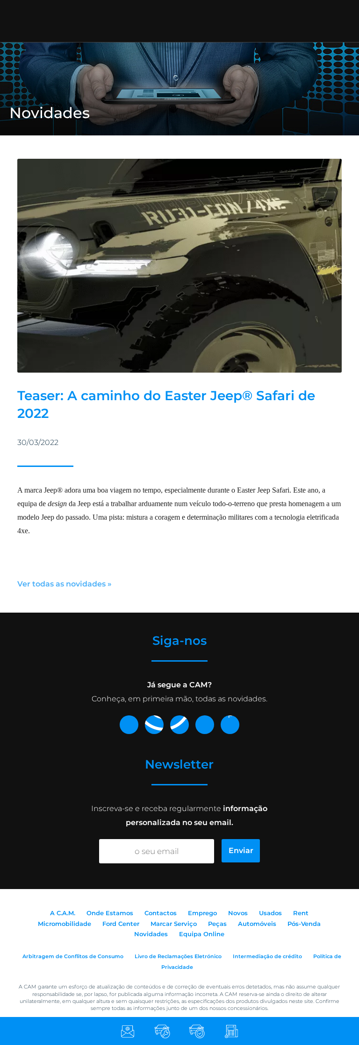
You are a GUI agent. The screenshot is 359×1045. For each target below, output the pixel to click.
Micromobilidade (64, 923)
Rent (301, 913)
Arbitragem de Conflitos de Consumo (72, 956)
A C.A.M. (62, 913)
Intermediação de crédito (267, 956)
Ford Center (120, 923)
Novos (238, 913)
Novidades (151, 934)
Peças (217, 923)
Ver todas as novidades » (64, 583)
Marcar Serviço (174, 923)
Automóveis (257, 923)
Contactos (160, 913)
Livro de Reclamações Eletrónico (178, 956)
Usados (270, 913)
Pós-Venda (304, 923)
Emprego (202, 913)
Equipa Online (201, 934)
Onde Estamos (109, 913)
